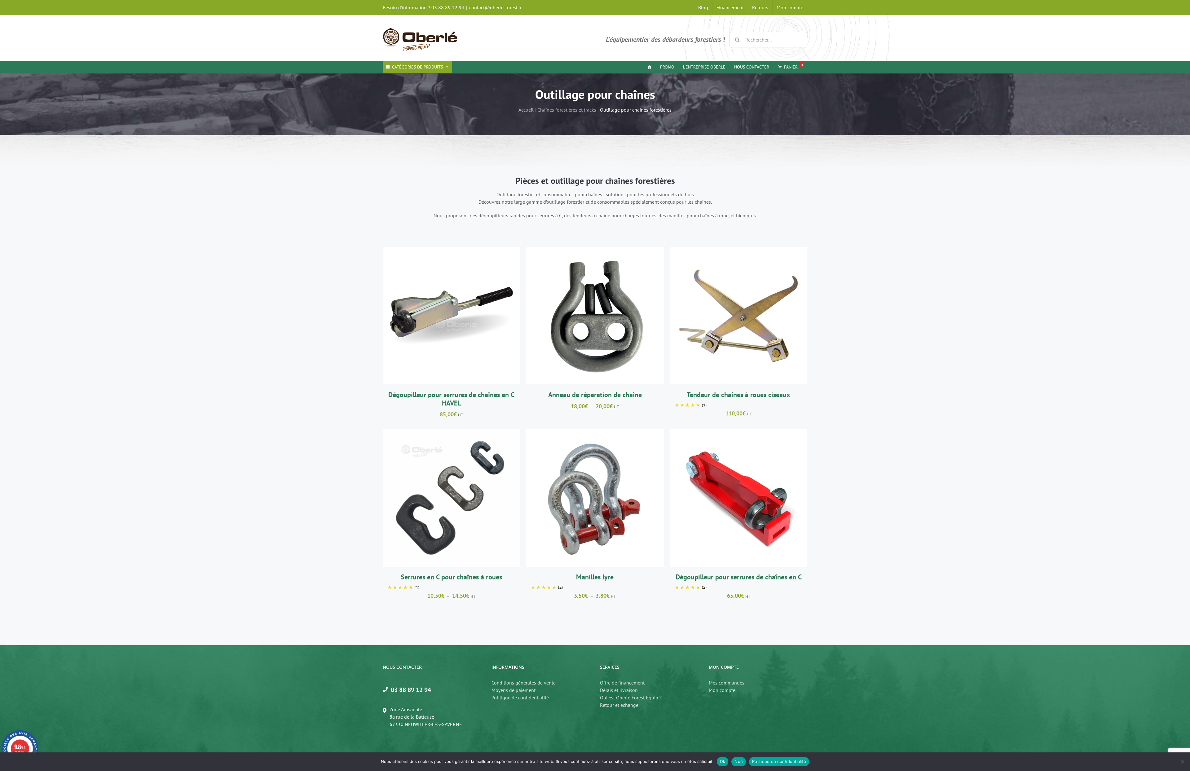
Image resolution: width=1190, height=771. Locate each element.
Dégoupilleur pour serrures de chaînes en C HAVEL (451, 398)
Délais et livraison (619, 690)
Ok (722, 761)
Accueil (526, 110)
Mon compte (722, 690)
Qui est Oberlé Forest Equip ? (631, 697)
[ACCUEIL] (649, 67)
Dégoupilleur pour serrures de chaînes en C (739, 577)
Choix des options (579, 317)
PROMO (667, 67)
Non (738, 761)
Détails (481, 317)
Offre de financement (622, 683)
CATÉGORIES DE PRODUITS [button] (417, 67)
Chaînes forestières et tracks (566, 110)
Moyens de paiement (513, 690)
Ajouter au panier (436, 317)
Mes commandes (726, 683)
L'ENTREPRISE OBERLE (704, 67)
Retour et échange (619, 705)
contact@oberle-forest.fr (495, 7)
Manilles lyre (595, 577)
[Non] (1182, 762)
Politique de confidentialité (520, 697)
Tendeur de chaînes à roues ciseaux (738, 394)
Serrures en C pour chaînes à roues (451, 577)
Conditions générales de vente (523, 683)
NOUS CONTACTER (751, 67)
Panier (793, 66)
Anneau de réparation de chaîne (595, 394)
